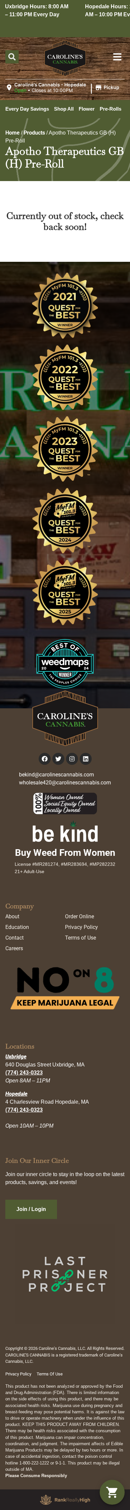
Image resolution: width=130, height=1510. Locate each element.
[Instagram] (72, 759)
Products (34, 133)
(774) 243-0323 (24, 1072)
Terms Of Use (50, 1373)
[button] (63, 87)
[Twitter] (58, 759)
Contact (14, 938)
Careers (14, 948)
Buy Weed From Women (65, 852)
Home (12, 133)
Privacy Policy (81, 927)
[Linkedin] (86, 759)
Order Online (79, 916)
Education (17, 927)
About (12, 916)
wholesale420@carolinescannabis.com (65, 782)
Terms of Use (80, 938)
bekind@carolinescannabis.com (56, 774)
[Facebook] (45, 759)
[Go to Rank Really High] (65, 1500)
